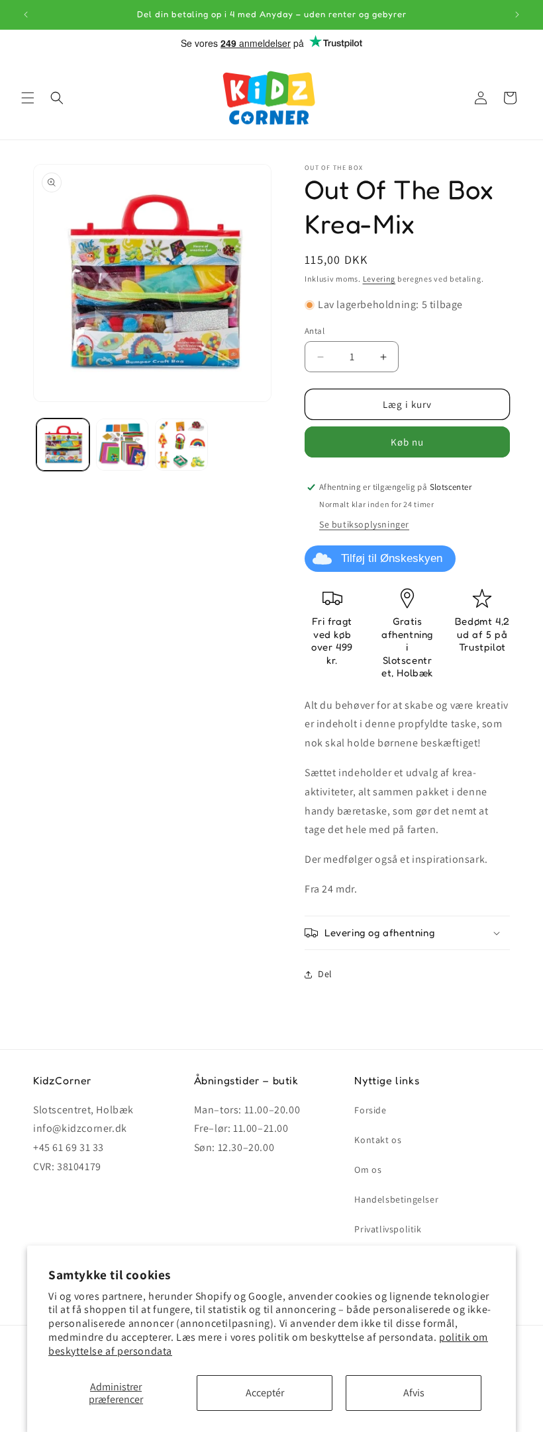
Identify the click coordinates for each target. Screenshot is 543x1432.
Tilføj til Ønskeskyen (391, 558)
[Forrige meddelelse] (25, 14)
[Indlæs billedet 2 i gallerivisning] (122, 444)
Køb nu (407, 442)
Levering (379, 279)
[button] (27, 97)
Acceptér (265, 1393)
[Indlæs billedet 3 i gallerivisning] (181, 444)
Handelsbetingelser (396, 1199)
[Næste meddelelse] (517, 14)
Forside (370, 1110)
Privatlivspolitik (387, 1229)
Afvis (413, 1393)
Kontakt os (377, 1140)
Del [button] (325, 974)
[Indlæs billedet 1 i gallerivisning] (62, 444)
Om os (367, 1169)
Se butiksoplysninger (364, 524)
